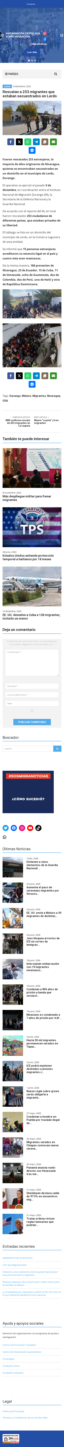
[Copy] (44, 141)
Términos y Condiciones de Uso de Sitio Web (25, 1417)
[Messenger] (32, 150)
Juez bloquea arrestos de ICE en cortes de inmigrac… (43, 941)
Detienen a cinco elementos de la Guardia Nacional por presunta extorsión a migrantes (30, 1273)
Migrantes (39, 396)
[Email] (53, 141)
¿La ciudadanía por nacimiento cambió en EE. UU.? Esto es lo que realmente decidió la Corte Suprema (32, 1293)
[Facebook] (10, 141)
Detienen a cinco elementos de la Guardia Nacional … (42, 865)
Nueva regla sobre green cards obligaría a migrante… (42, 1094)
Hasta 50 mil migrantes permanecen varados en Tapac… (42, 1043)
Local (7, 86)
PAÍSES (13, 74)
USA (5, 400)
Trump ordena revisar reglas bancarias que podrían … (40, 1222)
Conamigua (8, 1358)
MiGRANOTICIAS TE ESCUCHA (17, 1257)
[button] (32, 35)
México (26, 396)
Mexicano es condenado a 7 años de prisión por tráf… (43, 1016)
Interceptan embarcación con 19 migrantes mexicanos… (42, 967)
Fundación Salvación (13, 1372)
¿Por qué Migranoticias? (15, 1264)
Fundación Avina (11, 1365)
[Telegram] (36, 141)
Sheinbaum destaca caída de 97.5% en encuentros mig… (42, 1196)
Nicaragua (53, 396)
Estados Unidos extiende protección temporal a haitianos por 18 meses (28, 557)
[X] (19, 141)
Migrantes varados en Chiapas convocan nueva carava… (42, 1145)
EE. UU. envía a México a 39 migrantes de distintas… (43, 914)
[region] (32, 35)
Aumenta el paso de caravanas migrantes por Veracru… (42, 890)
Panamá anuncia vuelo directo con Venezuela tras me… (41, 1171)
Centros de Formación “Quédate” (19, 1344)
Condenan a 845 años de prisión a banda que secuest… (42, 992)
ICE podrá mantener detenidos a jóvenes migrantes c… (39, 1069)
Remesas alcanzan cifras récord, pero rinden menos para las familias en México (31, 1283)
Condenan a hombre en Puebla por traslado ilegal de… (43, 1120)
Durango (15, 396)
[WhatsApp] (27, 141)
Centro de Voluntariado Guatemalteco (22, 1351)
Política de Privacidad (13, 1411)
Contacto (31, 4)
